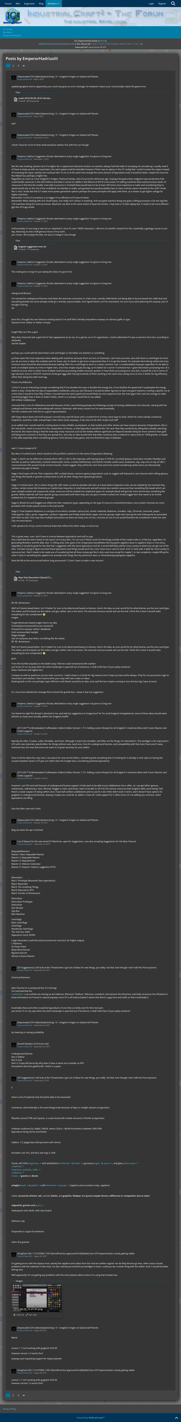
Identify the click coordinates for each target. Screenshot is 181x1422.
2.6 (64, 43)
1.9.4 (120, 43)
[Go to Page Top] (176, 1418)
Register (162, 3)
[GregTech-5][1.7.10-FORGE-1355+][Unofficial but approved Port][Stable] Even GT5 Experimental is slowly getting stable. (76, 1253)
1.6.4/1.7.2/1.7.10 (100, 43)
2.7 (69, 43)
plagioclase (33, 1163)
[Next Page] (23, 65)
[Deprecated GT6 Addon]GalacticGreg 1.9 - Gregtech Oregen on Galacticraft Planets (57, 76)
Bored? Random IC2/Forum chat (33, 1043)
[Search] (173, 3)
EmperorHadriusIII (24, 79)
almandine (51, 1185)
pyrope (63, 1185)
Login (151, 3)
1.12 (139, 43)
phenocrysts (130, 1163)
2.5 (59, 43)
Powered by (90, 1417)
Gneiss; (15, 1175)
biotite (77, 1163)
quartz (107, 1163)
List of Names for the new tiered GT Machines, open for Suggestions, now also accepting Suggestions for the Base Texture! (76, 841)
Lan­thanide (16, 994)
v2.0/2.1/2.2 (45, 43)
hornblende (64, 1163)
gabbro (34, 1185)
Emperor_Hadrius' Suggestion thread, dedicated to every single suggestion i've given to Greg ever (64, 156)
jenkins (102, 40)
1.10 (127, 43)
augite (97, 1163)
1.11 (133, 43)
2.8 (74, 43)
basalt (23, 1185)
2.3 (54, 43)
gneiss (38, 1205)
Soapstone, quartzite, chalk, (24, 1169)
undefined (16, 1166)
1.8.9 (113, 43)
